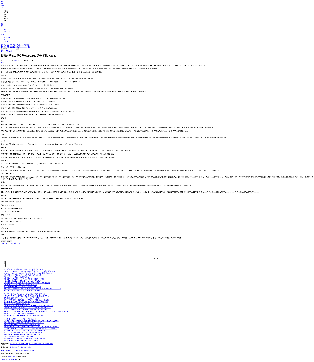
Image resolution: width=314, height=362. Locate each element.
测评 (10, 45)
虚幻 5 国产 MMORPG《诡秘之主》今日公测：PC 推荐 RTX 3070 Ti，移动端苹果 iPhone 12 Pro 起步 (32, 289)
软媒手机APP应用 (15, 347)
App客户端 (7, 38)
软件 (28, 45)
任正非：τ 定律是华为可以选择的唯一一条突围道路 (19, 336)
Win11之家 (50, 344)
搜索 (17, 49)
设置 (2, 7)
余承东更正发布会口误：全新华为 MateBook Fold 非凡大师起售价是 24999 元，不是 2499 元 (30, 329)
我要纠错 (9, 241)
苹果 (18, 45)
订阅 (2, 26)
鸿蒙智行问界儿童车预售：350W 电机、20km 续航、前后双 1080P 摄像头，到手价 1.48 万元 (30, 271)
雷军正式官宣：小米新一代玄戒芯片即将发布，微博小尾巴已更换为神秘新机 (26, 302)
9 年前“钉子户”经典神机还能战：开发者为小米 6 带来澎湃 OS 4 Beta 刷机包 (25, 310)
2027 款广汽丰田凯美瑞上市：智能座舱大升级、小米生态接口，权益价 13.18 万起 (27, 308)
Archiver (32, 350)
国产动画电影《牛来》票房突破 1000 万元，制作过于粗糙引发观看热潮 (24, 294)
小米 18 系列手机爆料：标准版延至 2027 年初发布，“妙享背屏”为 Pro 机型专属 (26, 300)
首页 (2, 1)
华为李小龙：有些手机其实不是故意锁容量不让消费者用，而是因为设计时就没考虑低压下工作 (31, 321)
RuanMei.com (11, 356)
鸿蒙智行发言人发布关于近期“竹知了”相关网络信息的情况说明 (22, 325)
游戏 (10, 47)
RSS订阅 (6, 29)
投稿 (2, 24)
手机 (5, 45)
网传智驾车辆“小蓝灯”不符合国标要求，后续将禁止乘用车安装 (22, 334)
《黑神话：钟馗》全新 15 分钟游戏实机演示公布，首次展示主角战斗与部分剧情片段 (28, 306)
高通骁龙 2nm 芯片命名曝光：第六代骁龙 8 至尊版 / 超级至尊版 (22, 291)
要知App (6, 39)
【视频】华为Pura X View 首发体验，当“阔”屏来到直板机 (20, 285)
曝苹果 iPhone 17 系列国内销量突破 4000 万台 (17, 304)
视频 (13, 45)
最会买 (3, 5)
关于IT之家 (4, 350)
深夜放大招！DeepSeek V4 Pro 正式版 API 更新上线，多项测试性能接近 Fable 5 (26, 331)
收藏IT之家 (7, 31)
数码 (5, 47)
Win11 (25, 47)
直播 (13, 47)
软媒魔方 (6, 41)
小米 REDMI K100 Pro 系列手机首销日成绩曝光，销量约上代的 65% (23, 315)
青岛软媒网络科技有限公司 (8, 360)
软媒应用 (3, 34)
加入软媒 (16, 350)
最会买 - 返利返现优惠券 (21, 344)
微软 (18, 47)
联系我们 (10, 350)
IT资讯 (7, 51)
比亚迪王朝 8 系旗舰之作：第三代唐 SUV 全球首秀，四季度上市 (22, 281)
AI (16, 45)
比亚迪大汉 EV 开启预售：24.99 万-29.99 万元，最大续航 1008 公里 (23, 269)
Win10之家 (44, 344)
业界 (2, 45)
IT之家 (12, 344)
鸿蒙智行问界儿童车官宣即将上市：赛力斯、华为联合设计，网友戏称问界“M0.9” (27, 296)
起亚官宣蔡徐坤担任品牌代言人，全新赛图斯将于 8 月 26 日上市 (22, 275)
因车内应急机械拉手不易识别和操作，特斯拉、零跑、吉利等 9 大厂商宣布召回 (27, 283)
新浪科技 (17, 60)
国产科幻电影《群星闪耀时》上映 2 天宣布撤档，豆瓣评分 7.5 (22, 340)
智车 (2, 47)
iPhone (22, 45)
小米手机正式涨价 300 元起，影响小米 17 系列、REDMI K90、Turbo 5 (24, 323)
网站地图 (26, 350)
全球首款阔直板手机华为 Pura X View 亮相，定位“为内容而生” (22, 298)
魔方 (22, 347)
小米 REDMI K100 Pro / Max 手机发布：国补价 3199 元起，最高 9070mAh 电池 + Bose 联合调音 (31, 327)
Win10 (22, 47)
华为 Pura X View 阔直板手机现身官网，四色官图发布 (19, 313)
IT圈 (2, 3)
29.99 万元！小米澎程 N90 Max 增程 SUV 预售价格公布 (20, 319)
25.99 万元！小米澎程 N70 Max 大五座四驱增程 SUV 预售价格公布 (23, 332)
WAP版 (21, 350)
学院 (8, 47)
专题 (29, 47)
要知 (29, 347)
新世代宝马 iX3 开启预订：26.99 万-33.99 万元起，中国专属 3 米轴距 (24, 279)
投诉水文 (3, 241)
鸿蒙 (25, 45)
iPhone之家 (32, 344)
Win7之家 (38, 344)
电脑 (8, 45)
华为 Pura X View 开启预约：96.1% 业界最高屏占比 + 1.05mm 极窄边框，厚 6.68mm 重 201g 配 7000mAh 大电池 (36, 312)
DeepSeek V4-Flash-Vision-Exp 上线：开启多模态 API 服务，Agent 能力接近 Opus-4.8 (28, 273)
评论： (3, 62)
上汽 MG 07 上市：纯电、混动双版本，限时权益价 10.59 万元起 (22, 287)
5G (16, 47)
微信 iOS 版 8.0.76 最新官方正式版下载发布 (16, 277)
